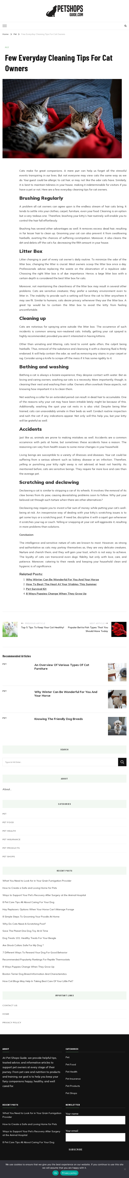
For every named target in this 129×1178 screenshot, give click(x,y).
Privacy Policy (12, 1022)
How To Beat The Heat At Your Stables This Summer (61, 584)
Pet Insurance (11, 839)
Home (6, 1014)
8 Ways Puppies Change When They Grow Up (56, 593)
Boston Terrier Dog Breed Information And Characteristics (35, 973)
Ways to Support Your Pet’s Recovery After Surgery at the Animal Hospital (44, 895)
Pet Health (9, 830)
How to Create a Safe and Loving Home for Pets (30, 887)
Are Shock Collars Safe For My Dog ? (23, 945)
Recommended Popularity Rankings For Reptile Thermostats (36, 959)
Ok (55, 1173)
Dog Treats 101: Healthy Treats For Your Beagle (29, 938)
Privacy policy (69, 1173)
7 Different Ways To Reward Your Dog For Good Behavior (35, 952)
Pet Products (11, 848)
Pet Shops (9, 856)
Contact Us (10, 1005)
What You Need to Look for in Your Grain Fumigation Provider (37, 880)
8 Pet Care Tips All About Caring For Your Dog (28, 902)
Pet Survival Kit (36, 589)
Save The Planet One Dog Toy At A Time (25, 930)
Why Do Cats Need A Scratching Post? (24, 923)
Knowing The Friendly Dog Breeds (58, 719)
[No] (124, 1169)
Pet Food (8, 822)
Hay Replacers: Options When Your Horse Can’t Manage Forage (38, 909)
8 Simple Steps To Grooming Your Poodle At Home (31, 916)
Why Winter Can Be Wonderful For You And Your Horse (62, 579)
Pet (7, 47)
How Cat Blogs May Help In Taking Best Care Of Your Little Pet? (38, 981)
